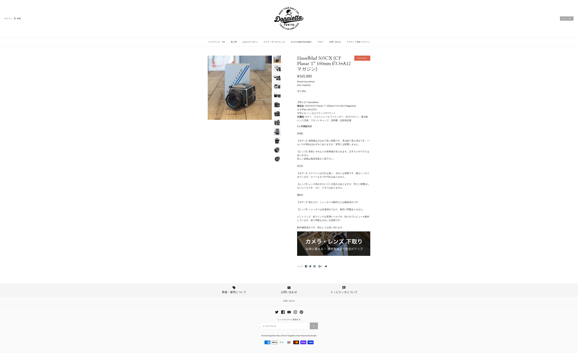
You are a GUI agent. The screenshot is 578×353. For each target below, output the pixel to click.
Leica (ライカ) (250, 42)
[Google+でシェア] (320, 266)
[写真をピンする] (314, 266)
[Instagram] (295, 312)
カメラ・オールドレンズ (274, 42)
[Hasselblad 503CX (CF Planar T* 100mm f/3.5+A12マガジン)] (240, 57)
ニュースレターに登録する (289, 319)
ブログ (320, 42)
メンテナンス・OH (216, 42)
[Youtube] (289, 312)
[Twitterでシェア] (310, 266)
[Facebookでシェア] (306, 266)
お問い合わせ (335, 42)
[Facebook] (283, 312)
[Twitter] (276, 312)
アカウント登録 (353, 42)
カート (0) (566, 18)
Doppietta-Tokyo (274, 335)
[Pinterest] (301, 312)
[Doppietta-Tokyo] (289, 4)
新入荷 (234, 42)
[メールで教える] (326, 266)
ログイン (8, 18)
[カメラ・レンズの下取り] (333, 255)
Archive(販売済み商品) (301, 42)
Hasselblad (309, 81)
